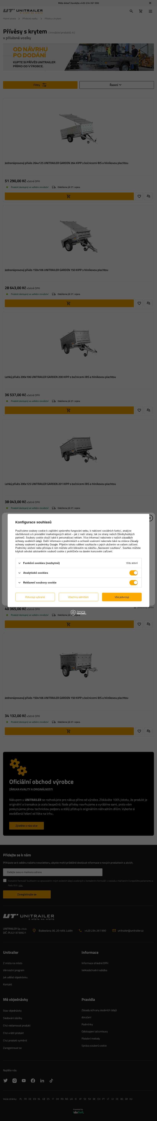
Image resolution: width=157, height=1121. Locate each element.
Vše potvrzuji (122, 597)
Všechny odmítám (78, 597)
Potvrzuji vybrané (35, 597)
